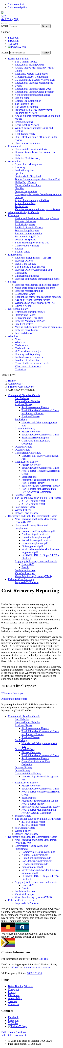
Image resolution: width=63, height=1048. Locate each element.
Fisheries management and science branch (37, 284)
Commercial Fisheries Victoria (31, 149)
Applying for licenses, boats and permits (36, 561)
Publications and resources (29, 357)
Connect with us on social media (32, 363)
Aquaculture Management (28, 164)
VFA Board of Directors (27, 366)
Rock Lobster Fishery (26, 461)
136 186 (43, 958)
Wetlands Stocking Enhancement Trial (35, 302)
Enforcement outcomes (27, 275)
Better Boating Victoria (27, 124)
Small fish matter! (24, 324)
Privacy (12, 992)
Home (11, 380)
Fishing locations (24, 121)
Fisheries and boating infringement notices (37, 278)
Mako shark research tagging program (35, 287)
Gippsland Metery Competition (31, 76)
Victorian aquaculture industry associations (37, 209)
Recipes (19, 248)
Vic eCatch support (25, 573)
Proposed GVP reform (26, 582)
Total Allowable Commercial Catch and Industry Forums (40, 412)
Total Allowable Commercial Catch (40, 434)
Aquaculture (14, 161)
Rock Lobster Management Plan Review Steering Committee (39, 490)
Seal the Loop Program (27, 230)
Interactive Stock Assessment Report (41, 485)
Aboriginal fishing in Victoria (23, 212)
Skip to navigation (17, 7)
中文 (4, 19)
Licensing (20, 167)
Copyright (13, 989)
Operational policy (18, 308)
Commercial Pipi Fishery (28, 452)
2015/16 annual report (33, 500)
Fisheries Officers (24, 260)
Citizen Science (23, 305)
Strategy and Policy (25, 314)
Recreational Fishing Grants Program (34, 91)
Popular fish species (25, 239)
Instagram (13, 40)
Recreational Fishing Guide (29, 64)
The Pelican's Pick (24, 103)
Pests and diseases (24, 333)
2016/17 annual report (33, 503)
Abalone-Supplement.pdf (35, 534)
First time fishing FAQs (27, 236)
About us (13, 336)
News (18, 339)
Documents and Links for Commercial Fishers (32, 516)
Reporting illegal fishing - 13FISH (33, 257)
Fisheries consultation (26, 330)
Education (13, 215)
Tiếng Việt (12, 19)
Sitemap (12, 1001)
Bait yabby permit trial (26, 106)
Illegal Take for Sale (25, 263)
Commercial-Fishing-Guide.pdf (38, 531)
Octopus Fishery (23, 446)
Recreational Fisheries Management (34, 82)
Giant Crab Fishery (25, 428)
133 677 (15, 967)
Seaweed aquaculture (26, 191)
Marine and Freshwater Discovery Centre (37, 218)
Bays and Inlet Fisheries (27, 401)
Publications (21, 206)
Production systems (25, 170)
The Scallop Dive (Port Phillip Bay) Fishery (38, 497)
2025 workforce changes (28, 351)
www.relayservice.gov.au (36, 967)
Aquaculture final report (14, 698)
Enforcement (15, 254)
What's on (20, 342)
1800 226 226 (34, 973)
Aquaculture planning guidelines (32, 200)
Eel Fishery (21, 419)
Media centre (22, 345)
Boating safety (22, 251)
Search (5, 25)
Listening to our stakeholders (30, 311)
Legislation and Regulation (29, 317)
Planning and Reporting (27, 354)
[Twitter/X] (17, 46)
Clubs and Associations (27, 143)
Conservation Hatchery (27, 245)
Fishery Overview (31, 431)
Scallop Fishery (23, 494)
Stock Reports (29, 476)
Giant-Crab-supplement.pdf (36, 537)
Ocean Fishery (22, 449)
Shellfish (19, 188)
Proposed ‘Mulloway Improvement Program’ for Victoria (33, 111)
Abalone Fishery (23, 404)
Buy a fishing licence (26, 61)
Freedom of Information (27, 360)
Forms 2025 (28, 564)
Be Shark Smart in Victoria (29, 227)
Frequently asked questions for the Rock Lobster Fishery (40, 481)
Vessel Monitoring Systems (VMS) (33, 576)
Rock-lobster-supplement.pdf (37, 540)
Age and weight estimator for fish (32, 299)
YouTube (13, 43)
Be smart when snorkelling (29, 233)
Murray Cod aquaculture (28, 185)
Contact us (20, 369)
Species (19, 173)
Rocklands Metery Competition (31, 73)
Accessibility (15, 998)
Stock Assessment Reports (35, 407)
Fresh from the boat (25, 570)
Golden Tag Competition (28, 100)
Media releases (22, 348)
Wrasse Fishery (23, 510)
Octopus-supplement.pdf (35, 543)
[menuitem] (35, 454)
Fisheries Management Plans (30, 321)
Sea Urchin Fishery (25, 506)
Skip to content (16, 4)
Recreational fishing (18, 58)
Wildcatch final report (12, 693)
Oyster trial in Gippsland (28, 176)
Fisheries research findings (29, 290)
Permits (25, 567)
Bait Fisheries (22, 398)
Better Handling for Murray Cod (32, 242)
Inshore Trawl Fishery (26, 513)
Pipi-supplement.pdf (32, 546)
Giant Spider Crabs (25, 293)
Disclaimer (13, 995)
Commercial (14, 146)
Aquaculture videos (25, 203)
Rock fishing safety (25, 134)
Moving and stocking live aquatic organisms (38, 327)
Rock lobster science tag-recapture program (38, 296)
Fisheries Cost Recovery (28, 158)
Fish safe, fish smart (25, 221)
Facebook (13, 37)
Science (12, 281)
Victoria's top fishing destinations (32, 94)
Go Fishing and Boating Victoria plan (35, 79)
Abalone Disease (30, 416)
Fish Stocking (22, 97)
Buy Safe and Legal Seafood (30, 266)
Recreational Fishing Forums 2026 (33, 88)
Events (18, 85)
